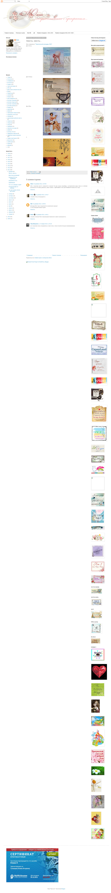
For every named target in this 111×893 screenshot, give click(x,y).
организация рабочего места (14, 118)
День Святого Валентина (13, 89)
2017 (9, 157)
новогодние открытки (12, 112)
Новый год (9, 93)
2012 (9, 167)
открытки (9, 122)
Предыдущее (83, 255)
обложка (9, 116)
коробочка (9, 109)
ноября (11, 193)
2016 (9, 159)
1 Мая (8, 77)
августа (11, 200)
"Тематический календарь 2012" (43, 44)
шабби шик (10, 141)
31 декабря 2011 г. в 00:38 (40, 183)
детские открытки (11, 102)
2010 (9, 216)
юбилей (9, 145)
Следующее (30, 255)
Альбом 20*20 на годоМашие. (13, 178)
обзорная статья (11, 114)
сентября (11, 198)
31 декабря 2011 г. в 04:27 (42, 194)
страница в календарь (35, 173)
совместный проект (12, 138)
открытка (9, 121)
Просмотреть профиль (11, 53)
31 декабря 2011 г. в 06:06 (39, 203)
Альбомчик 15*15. (13, 180)
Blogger (63, 888)
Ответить (32, 189)
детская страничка (12, 100)
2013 (9, 165)
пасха (8, 124)
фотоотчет (10, 140)
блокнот (9, 96)
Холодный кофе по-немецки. (13, 187)
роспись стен (10, 131)
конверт (9, 107)
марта (10, 210)
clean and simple (11, 86)
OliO (31, 203)
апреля (11, 208)
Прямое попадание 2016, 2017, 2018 (64, 33)
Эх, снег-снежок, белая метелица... (14, 190)
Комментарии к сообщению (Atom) (43, 257)
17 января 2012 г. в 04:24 (46, 223)
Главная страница (9, 33)
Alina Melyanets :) (34, 223)
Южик (31, 171)
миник (8, 111)
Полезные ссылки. (20, 33)
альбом (9, 95)
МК (8, 91)
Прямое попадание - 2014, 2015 (45, 33)
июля (10, 202)
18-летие (9, 79)
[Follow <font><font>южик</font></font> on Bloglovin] (98, 41)
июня (10, 204)
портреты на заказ (12, 128)
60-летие (9, 82)
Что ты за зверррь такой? (15, 184)
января (11, 214)
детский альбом (11, 105)
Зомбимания (12, 182)
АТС (8, 88)
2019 (9, 153)
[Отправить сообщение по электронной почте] (40, 171)
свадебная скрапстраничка (14, 135)
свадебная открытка (12, 133)
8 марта (9, 84)
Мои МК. (29, 33)
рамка (8, 130)
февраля (11, 212)
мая (10, 206)
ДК (34, 33)
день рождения (11, 98)
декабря (11, 171)
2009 (9, 218)
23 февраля (10, 80)
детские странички (12, 103)
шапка (8, 143)
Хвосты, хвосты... (13, 173)
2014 (9, 163)
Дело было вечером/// (14, 175)
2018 (9, 155)
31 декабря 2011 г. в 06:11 (42, 214)
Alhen (31, 183)
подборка (9, 126)
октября (11, 195)
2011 (9, 169)
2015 (9, 161)
